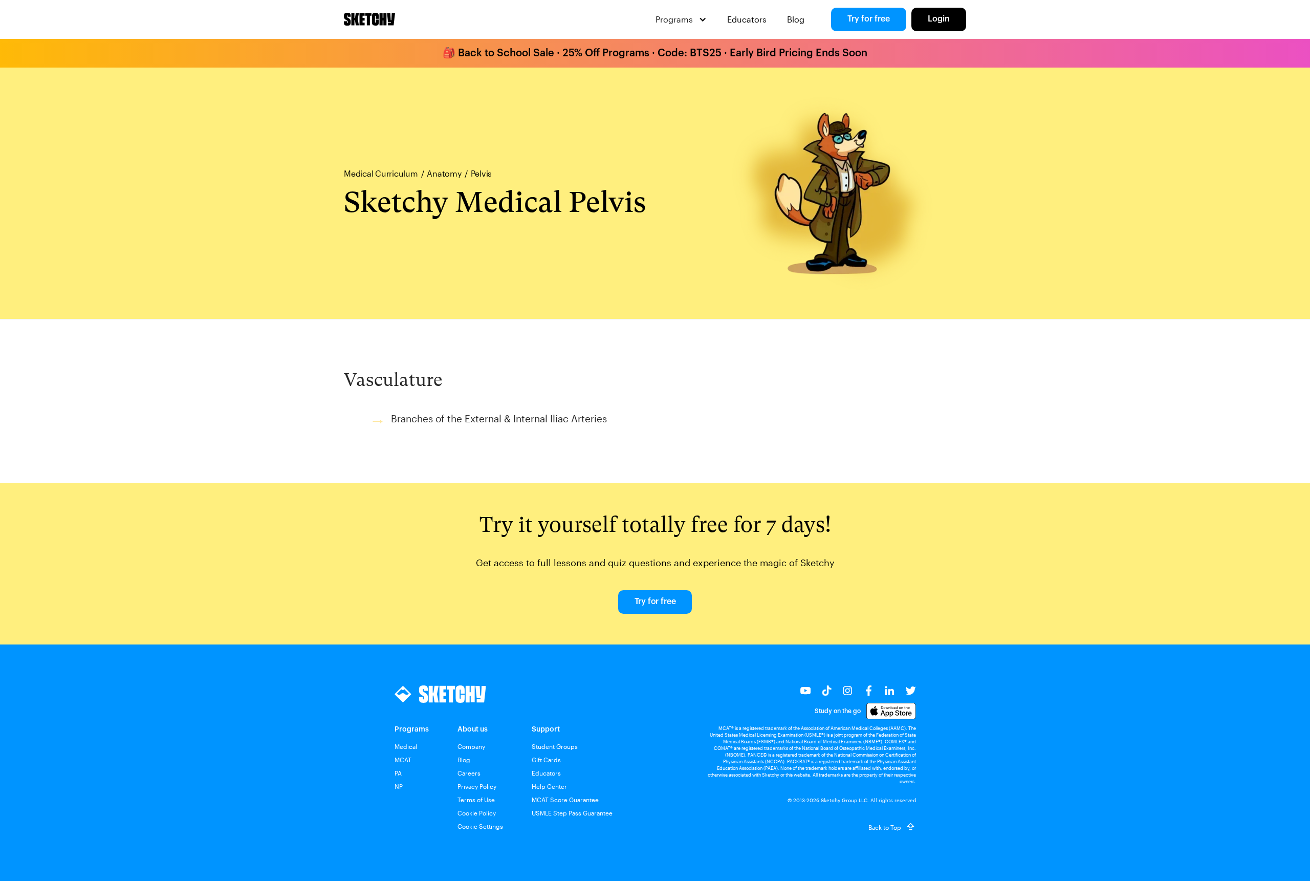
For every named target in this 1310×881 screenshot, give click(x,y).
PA (398, 773)
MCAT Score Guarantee (565, 799)
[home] (369, 19)
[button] (681, 19)
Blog (795, 19)
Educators (747, 19)
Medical (406, 746)
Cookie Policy (476, 812)
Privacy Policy (476, 786)
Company (471, 746)
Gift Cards (546, 759)
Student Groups (555, 746)
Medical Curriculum (381, 173)
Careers (469, 773)
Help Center (549, 786)
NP (399, 786)
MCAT (403, 759)
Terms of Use (476, 799)
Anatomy (444, 173)
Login (939, 19)
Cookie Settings (480, 826)
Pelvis (481, 173)
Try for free (868, 19)
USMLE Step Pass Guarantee (572, 812)
